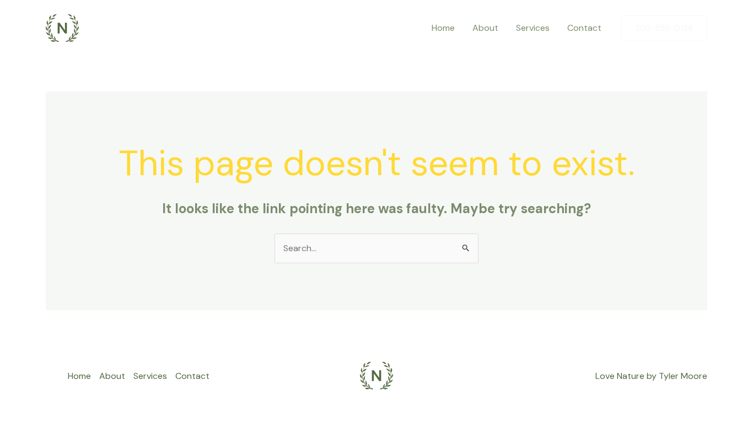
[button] (664, 28)
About (485, 28)
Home (443, 28)
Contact (584, 28)
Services (533, 28)
